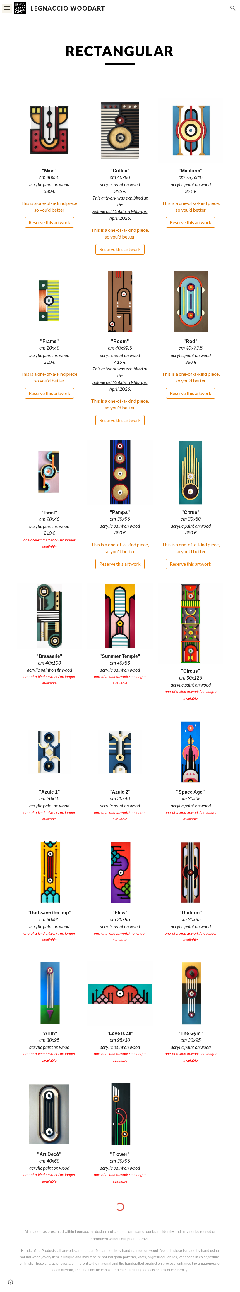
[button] (7, 8)
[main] (120, 53)
